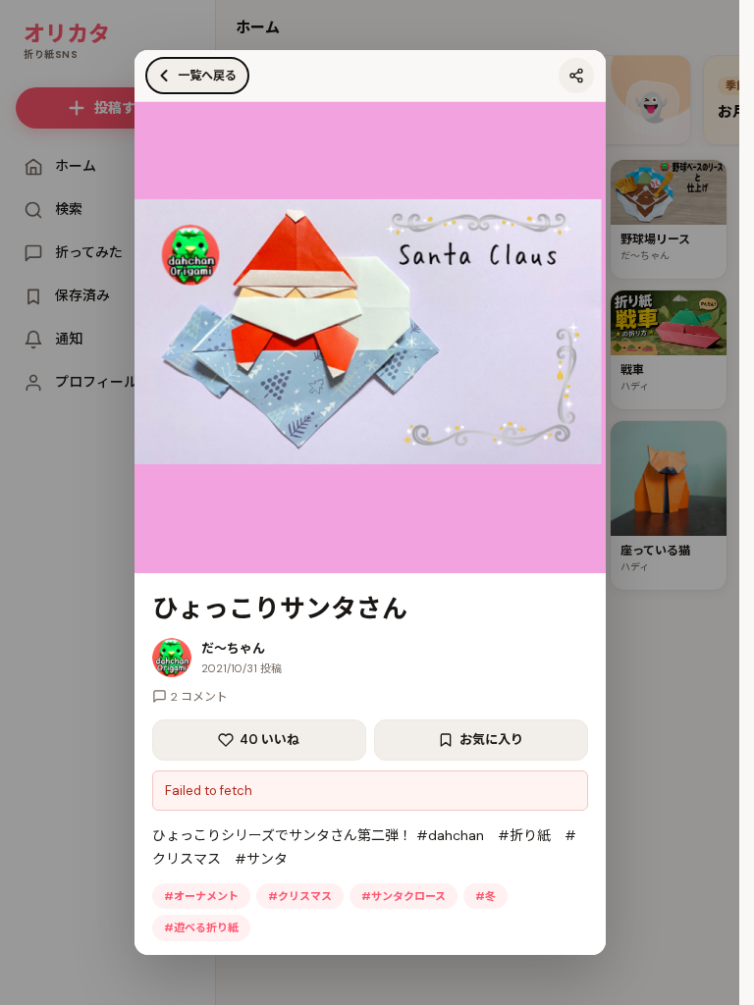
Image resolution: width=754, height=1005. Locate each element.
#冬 (485, 896)
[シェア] (576, 75)
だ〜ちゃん (233, 648)
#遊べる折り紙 (201, 927)
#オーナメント (201, 896)
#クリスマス (300, 896)
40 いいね (269, 739)
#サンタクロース (403, 896)
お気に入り (491, 739)
